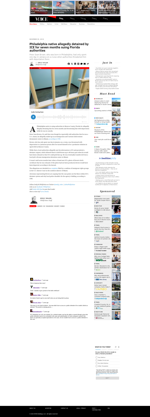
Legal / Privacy (81, 408)
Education (73, 24)
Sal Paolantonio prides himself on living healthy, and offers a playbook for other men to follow (107, 164)
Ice (40, 68)
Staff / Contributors (96, 409)
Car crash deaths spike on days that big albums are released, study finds (106, 172)
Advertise (48, 408)
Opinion (49, 24)
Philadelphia (49, 206)
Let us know (45, 191)
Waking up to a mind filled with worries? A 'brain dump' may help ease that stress (107, 180)
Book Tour (99, 206)
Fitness (98, 196)
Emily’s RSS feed (37, 189)
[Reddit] (78, 64)
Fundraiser (99, 244)
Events (94, 18)
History (98, 127)
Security (56, 206)
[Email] (84, 64)
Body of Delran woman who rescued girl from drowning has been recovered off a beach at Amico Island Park (106, 72)
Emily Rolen (43, 63)
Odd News (64, 24)
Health (72, 18)
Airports (35, 68)
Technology (99, 99)
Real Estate (99, 215)
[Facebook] (68, 64)
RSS (109, 408)
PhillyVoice (41, 19)
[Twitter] (72, 64)
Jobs (97, 137)
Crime (56, 24)
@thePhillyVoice (69, 184)
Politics (42, 24)
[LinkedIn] (75, 64)
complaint (54, 168)
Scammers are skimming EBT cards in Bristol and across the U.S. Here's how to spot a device (106, 80)
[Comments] (81, 64)
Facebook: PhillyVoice (43, 187)
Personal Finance (101, 254)
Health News (99, 292)
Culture (83, 18)
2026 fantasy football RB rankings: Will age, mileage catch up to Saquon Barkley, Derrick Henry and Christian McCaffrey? (106, 85)
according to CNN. (55, 139)
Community (99, 283)
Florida (62, 206)
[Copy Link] (87, 64)
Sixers (98, 147)
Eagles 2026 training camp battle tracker (107, 88)
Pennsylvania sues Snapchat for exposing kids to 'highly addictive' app (107, 76)
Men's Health (99, 118)
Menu (32, 19)
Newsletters (91, 24)
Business (82, 24)
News (61, 18)
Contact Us (64, 408)
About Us (32, 408)
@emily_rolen (58, 184)
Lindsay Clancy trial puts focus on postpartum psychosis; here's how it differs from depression (107, 176)
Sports (105, 18)
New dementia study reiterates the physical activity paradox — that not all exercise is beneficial (106, 169)
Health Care (99, 312)
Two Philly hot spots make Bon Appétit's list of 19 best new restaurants (106, 68)
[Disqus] (59, 254)
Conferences (99, 273)
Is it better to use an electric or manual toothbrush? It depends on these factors (106, 183)
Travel (98, 225)
